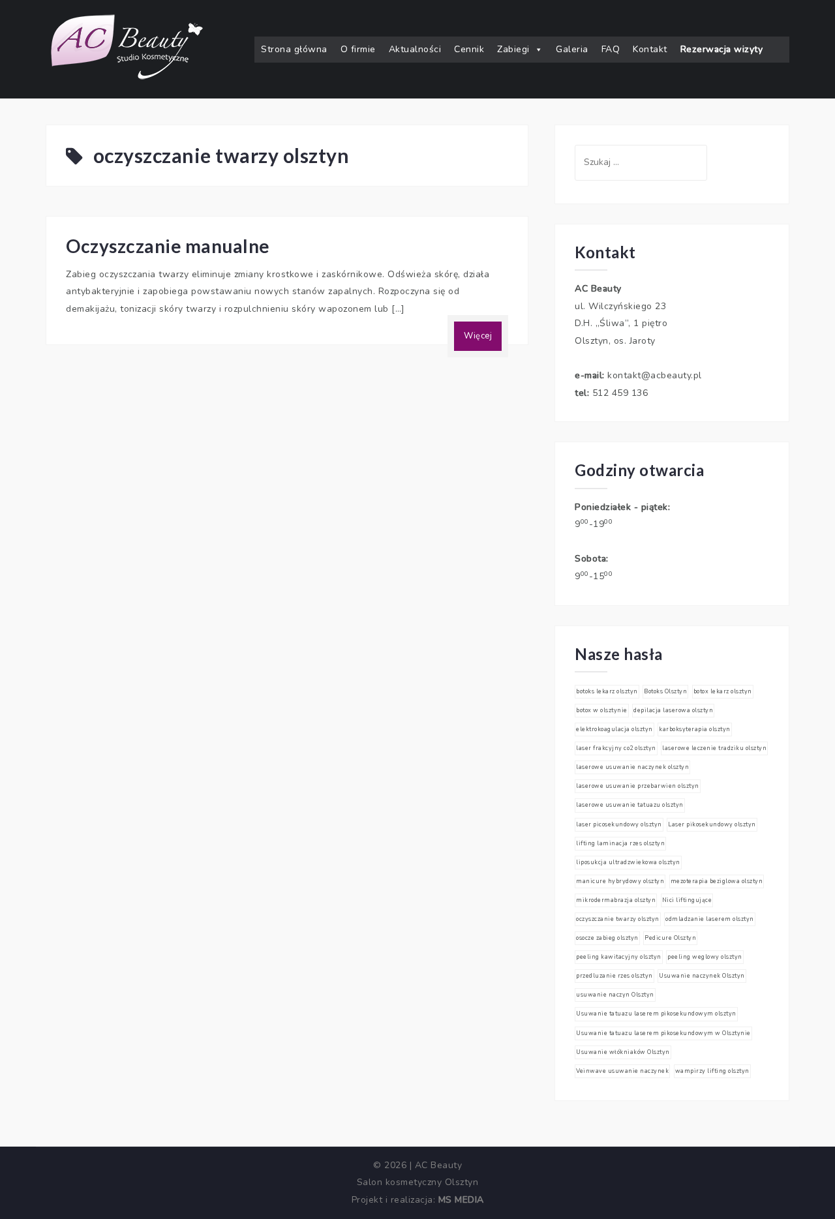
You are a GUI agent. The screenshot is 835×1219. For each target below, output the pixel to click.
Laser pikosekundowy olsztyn (712, 824)
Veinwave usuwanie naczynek (622, 1071)
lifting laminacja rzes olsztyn (620, 843)
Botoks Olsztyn (665, 691)
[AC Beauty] (127, 48)
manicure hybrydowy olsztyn (620, 881)
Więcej (478, 336)
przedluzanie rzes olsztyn (614, 976)
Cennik (469, 49)
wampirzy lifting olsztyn (712, 1071)
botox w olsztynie (602, 710)
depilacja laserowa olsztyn (673, 710)
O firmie (358, 49)
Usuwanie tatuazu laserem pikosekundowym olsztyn (656, 1013)
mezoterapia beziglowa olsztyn (717, 881)
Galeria (572, 49)
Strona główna (294, 49)
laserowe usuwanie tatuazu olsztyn (630, 805)
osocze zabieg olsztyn (607, 938)
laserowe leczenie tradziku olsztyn (714, 748)
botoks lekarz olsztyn (607, 691)
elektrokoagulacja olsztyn (614, 729)
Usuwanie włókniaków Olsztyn (623, 1052)
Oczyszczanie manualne (168, 246)
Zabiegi (513, 49)
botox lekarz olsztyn (722, 691)
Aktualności (415, 49)
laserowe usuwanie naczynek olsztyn (632, 767)
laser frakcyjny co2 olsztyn (616, 748)
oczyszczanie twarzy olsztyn (618, 919)
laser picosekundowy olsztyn (619, 824)
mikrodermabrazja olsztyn (616, 900)
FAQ (610, 49)
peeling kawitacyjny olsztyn (618, 957)
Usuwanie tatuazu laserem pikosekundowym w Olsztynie (663, 1033)
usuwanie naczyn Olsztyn (615, 995)
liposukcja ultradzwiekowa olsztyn (628, 862)
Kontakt (650, 49)
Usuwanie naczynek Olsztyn (702, 976)
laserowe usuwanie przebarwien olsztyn (637, 786)
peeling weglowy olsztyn (704, 957)
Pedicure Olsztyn (670, 938)
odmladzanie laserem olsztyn (709, 919)
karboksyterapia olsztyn (695, 729)
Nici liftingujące (687, 900)
